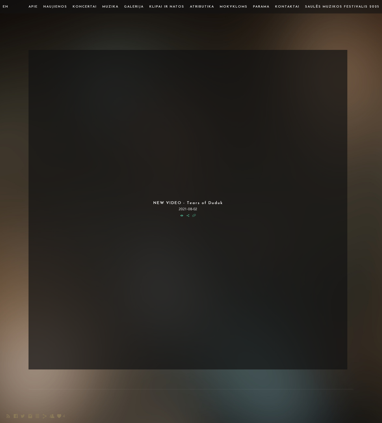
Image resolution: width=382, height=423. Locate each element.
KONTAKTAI (287, 6)
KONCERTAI (85, 6)
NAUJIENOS (55, 6)
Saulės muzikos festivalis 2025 (342, 6)
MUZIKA (110, 6)
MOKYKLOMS (233, 6)
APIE (33, 6)
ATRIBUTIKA (202, 6)
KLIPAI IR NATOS (166, 6)
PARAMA (261, 6)
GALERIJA (134, 6)
